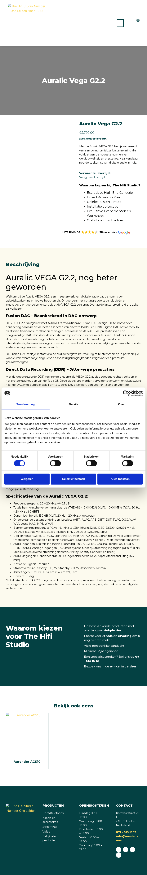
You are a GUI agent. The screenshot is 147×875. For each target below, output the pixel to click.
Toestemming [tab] (25, 404)
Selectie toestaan (73, 479)
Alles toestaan (120, 479)
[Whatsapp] (118, 849)
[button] (120, 23)
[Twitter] (118, 855)
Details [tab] (73, 404)
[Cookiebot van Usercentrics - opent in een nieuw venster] (126, 393)
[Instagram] (132, 849)
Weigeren (27, 479)
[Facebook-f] (125, 849)
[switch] (55, 463)
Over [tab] (121, 404)
